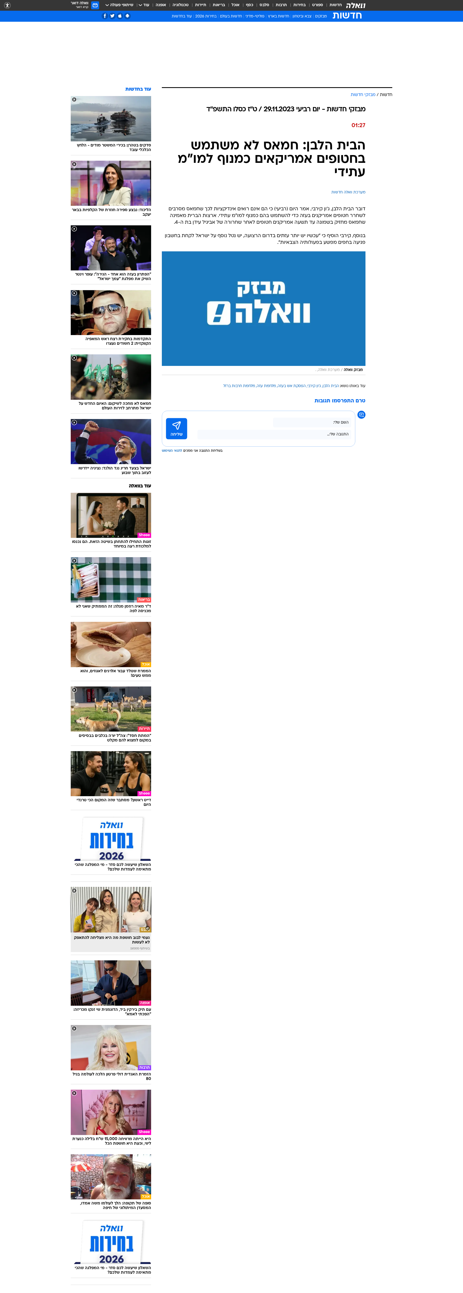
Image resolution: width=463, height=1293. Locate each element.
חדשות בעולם (231, 16)
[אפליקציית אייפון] (120, 16)
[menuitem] (332, 5)
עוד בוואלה (140, 486)
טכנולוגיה (181, 5)
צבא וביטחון (302, 16)
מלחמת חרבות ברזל (239, 386)
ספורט (317, 5)
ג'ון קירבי (314, 386)
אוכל (236, 5)
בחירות (299, 5)
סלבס (264, 5)
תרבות (281, 5)
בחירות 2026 (205, 16)
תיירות (200, 5)
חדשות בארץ (278, 16)
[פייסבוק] (105, 16)
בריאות (219, 5)
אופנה (161, 5)
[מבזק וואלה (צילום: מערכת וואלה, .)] (263, 313)
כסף (249, 5)
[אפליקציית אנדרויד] (127, 16)
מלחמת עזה (266, 386)
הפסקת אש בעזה (292, 386)
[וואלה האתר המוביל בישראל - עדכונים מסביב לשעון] (355, 5)
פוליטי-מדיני (254, 16)
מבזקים (321, 16)
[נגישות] (7, 5)
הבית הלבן (331, 386)
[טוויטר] (112, 16)
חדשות (336, 5)
